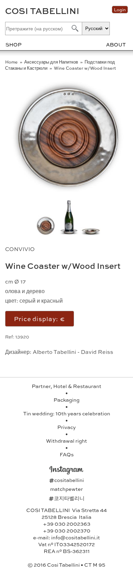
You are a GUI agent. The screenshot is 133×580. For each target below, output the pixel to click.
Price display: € (39, 318)
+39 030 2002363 (66, 523)
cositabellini (66, 480)
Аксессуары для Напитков (51, 62)
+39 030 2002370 (66, 530)
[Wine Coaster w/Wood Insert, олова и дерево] (90, 234)
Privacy (66, 427)
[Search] (74, 28)
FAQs (67, 454)
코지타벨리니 (67, 498)
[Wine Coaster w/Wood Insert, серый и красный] (69, 234)
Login (120, 9)
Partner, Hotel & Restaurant (66, 386)
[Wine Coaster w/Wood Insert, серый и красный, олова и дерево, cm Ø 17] (68, 193)
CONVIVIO (20, 249)
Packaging (66, 399)
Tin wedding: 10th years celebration (66, 413)
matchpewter (66, 489)
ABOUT (116, 44)
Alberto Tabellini (54, 352)
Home (12, 62)
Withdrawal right (66, 440)
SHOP (13, 44)
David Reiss (97, 352)
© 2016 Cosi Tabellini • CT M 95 (66, 564)
